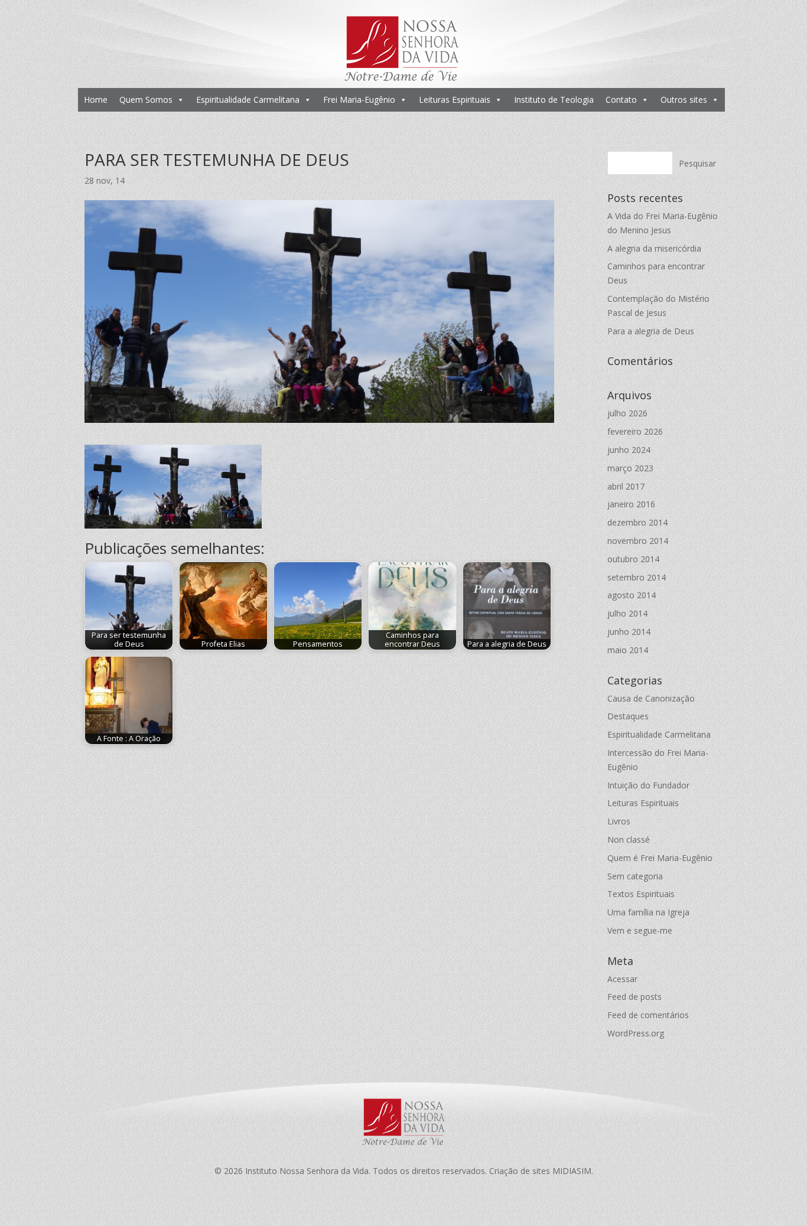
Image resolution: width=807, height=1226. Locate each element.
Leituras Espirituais (454, 99)
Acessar (622, 978)
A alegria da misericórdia (654, 248)
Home (96, 99)
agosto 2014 (631, 595)
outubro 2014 (633, 559)
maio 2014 (627, 650)
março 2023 (630, 468)
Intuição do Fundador (648, 785)
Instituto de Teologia (554, 99)
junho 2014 (628, 631)
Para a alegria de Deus (650, 331)
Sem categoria (635, 876)
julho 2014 (627, 613)
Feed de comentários (648, 1014)
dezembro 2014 (637, 522)
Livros (618, 821)
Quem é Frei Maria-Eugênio (659, 857)
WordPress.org (635, 1033)
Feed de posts (634, 996)
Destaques (628, 716)
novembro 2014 (637, 540)
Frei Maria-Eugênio (359, 99)
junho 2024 (628, 449)
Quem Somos (146, 99)
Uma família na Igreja (648, 912)
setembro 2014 (636, 577)
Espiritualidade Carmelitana (248, 99)
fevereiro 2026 (635, 431)
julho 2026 (627, 413)
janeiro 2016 (631, 504)
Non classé (628, 839)
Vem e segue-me (639, 930)
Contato (621, 99)
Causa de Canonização (651, 698)
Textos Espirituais (641, 893)
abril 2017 (626, 486)
